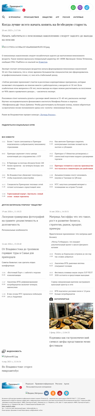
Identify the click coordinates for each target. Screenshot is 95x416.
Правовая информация (44, 383)
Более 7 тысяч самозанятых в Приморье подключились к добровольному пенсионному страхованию (26, 144)
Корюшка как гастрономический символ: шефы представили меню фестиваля (69, 341)
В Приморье (14, 17)
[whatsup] (73, 7)
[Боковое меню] (3, 17)
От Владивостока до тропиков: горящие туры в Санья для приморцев (20, 253)
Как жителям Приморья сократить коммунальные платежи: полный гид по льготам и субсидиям (71, 144)
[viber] (80, 7)
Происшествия (31, 17)
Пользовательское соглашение (38, 387)
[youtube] (59, 393)
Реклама (58, 383)
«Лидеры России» (47, 114)
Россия (66, 17)
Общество (47, 17)
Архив (66, 383)
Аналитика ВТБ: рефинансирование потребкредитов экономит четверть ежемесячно (22, 284)
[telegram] (86, 7)
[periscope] (66, 393)
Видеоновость (14, 351)
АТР (57, 17)
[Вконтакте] (46, 393)
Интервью (78, 17)
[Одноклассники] (53, 393)
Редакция (29, 383)
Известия (43, 62)
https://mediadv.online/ (8, 406)
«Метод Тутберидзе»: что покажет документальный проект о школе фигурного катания (69, 244)
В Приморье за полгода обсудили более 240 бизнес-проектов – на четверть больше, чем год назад (25, 166)
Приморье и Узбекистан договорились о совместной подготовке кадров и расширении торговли (74, 156)
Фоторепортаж (61, 299)
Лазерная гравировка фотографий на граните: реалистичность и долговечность (23, 220)
